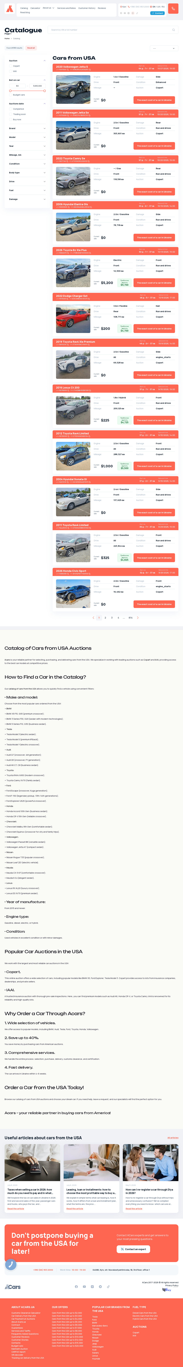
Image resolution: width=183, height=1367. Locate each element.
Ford (94, 1319)
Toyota (95, 1328)
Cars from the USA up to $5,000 (67, 1321)
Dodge (95, 1340)
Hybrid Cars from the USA (145, 1318)
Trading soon (19, 114)
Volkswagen (98, 1346)
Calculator (35, 8)
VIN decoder (17, 1354)
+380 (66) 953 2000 (139, 6)
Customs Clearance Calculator (25, 1312)
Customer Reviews (20, 1336)
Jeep (94, 1343)
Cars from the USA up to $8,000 (67, 1330)
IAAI (15, 71)
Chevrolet (97, 1334)
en (154, 6)
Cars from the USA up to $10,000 (67, 1336)
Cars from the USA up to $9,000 (67, 1333)
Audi (94, 1349)
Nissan (95, 1337)
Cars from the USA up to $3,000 (67, 1315)
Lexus (95, 1355)
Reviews (102, 8)
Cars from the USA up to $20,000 (67, 1345)
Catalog (24, 8)
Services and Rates (66, 8)
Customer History (86, 8)
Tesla (95, 1316)
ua (158, 6)
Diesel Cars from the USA (145, 1312)
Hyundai (96, 1358)
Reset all (31, 48)
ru (163, 6)
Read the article (15, 1208)
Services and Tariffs (20, 1330)
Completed (18, 109)
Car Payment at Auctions (23, 1318)
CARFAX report (18, 1351)
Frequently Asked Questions (25, 1333)
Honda (95, 1331)
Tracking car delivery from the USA (27, 1357)
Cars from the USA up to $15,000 (67, 1342)
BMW (94, 1322)
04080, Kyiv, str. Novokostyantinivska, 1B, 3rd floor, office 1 (121, 1269)
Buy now (17, 119)
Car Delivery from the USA (23, 1315)
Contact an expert (135, 1249)
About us (47, 7)
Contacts (15, 1342)
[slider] (10, 91)
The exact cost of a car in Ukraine (154, 100)
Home (7, 38)
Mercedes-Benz (100, 1325)
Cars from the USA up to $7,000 (67, 1327)
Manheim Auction (19, 1348)
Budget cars (19, 94)
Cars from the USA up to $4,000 (67, 1318)
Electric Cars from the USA (145, 1315)
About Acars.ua (18, 1321)
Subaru (95, 1352)
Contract (15, 1324)
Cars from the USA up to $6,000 (67, 1324)
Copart (16, 66)
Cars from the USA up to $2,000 (67, 1312)
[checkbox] (10, 66)
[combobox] (164, 48)
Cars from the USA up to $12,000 (67, 1339)
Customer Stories (19, 1339)
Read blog (25, 12)
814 (131, 617)
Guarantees (17, 1327)
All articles (173, 1137)
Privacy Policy (171, 1285)
